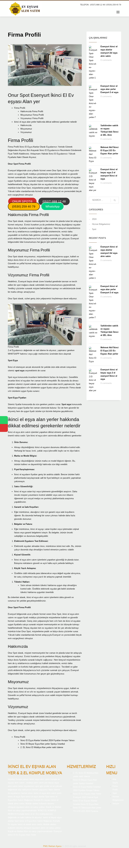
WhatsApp (52, 206)
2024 (94, 219)
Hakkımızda (25, 125)
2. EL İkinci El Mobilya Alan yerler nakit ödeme (41, 747)
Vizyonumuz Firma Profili (31, 118)
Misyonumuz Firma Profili (32, 115)
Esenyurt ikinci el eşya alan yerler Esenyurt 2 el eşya (109, 89)
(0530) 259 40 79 (23, 206)
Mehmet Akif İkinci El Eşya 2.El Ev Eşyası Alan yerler (110, 150)
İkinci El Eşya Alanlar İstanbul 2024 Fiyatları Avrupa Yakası (47, 740)
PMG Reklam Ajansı (52, 846)
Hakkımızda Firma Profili (31, 111)
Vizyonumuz (26, 132)
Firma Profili (19, 108)
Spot (94, 229)
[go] (115, 200)
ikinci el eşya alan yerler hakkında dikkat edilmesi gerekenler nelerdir (45, 122)
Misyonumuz (26, 129)
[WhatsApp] (4, 420)
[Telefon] (4, 428)
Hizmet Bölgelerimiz (101, 224)
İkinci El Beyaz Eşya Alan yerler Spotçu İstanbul (42, 744)
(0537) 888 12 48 (54, 201)
